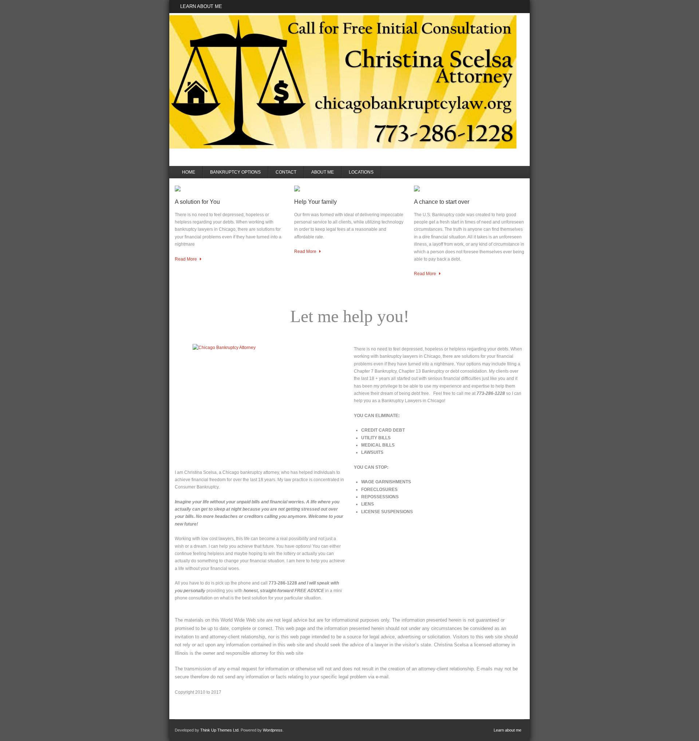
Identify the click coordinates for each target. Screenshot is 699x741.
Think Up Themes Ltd (219, 730)
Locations (361, 172)
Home (188, 172)
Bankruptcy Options (235, 172)
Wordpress (273, 730)
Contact (286, 172)
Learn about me (201, 6)
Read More (186, 259)
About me (322, 172)
